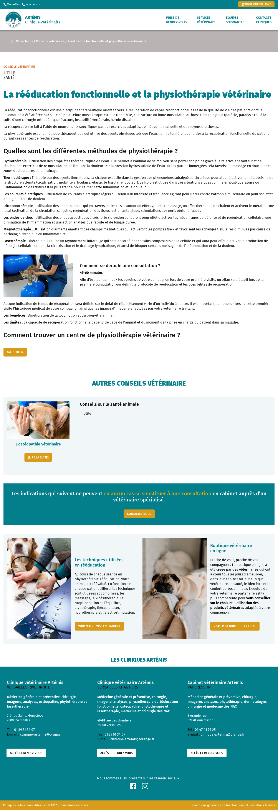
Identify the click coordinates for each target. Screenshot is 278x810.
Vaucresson (32, 4)
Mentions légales (263, 805)
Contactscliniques (263, 20)
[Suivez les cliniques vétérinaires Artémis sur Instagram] (145, 786)
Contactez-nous (139, 513)
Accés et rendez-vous (26, 753)
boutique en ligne (258, 4)
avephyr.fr (15, 352)
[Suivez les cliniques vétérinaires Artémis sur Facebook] (133, 786)
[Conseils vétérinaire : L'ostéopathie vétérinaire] (38, 420)
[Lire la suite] (38, 457)
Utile (87, 413)
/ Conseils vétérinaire (49, 41)
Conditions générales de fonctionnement (220, 805)
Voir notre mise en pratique (99, 626)
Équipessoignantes (235, 20)
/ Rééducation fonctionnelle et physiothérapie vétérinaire (106, 41)
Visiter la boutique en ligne (235, 626)
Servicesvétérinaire (206, 20)
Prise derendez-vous (176, 20)
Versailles (13, 4)
